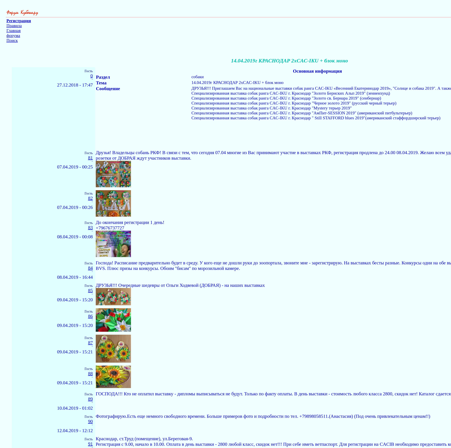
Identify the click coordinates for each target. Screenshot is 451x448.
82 (90, 198)
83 (90, 227)
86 (90, 316)
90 (90, 421)
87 (90, 342)
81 (90, 158)
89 (90, 399)
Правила (14, 25)
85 (90, 290)
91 (90, 444)
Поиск (12, 40)
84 (90, 268)
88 (90, 373)
